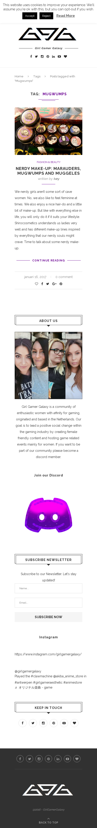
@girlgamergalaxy (28, 671)
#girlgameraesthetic (47, 682)
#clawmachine (41, 676)
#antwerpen (23, 682)
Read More (65, 16)
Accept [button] (30, 15)
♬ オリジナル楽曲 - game (33, 687)
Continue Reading (48, 260)
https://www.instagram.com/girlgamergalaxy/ (48, 654)
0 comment (64, 277)
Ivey (56, 178)
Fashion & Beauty (48, 162)
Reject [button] (46, 15)
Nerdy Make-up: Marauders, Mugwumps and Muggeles (48, 171)
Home (19, 76)
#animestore (72, 682)
